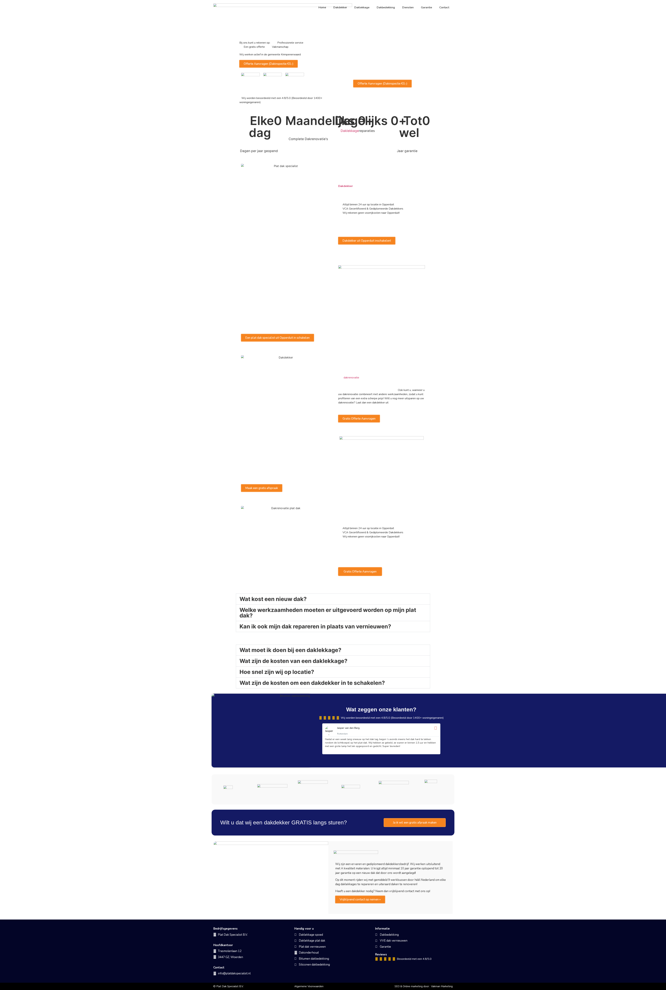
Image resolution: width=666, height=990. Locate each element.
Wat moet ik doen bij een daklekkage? (290, 650)
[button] (333, 599)
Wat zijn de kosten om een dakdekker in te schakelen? (312, 682)
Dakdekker (340, 7)
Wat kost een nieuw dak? (273, 599)
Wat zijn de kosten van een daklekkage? (293, 661)
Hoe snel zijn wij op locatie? (277, 672)
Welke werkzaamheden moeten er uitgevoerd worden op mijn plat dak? (328, 613)
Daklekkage (361, 7)
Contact (444, 7)
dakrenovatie (351, 377)
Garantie (426, 7)
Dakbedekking (386, 7)
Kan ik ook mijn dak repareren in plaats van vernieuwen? (315, 626)
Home (322, 7)
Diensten (408, 7)
